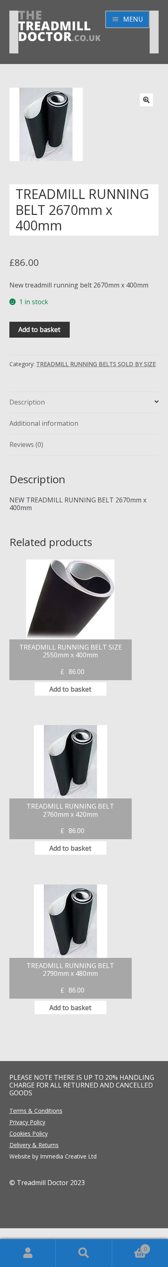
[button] (146, 99)
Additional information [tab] (43, 423)
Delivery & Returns (34, 1145)
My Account (28, 1253)
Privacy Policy (27, 1122)
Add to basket (39, 329)
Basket (129, 1245)
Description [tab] (27, 402)
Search (84, 1253)
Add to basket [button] (70, 689)
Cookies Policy (28, 1133)
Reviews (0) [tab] (26, 444)
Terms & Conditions (35, 1110)
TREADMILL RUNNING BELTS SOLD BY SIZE (96, 364)
